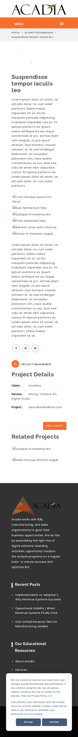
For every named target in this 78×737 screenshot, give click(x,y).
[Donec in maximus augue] (35, 234)
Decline (54, 722)
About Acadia (24, 661)
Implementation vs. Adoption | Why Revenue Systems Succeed (38, 597)
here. (51, 696)
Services (21, 670)
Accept (28, 722)
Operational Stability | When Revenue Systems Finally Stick (36, 610)
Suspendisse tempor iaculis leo (32, 37)
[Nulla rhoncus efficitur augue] (39, 460)
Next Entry (55, 426)
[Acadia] (39, 9)
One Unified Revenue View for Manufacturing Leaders (36, 624)
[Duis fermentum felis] (35, 208)
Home (16, 32)
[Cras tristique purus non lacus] (35, 199)
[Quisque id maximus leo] (35, 214)
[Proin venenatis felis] (35, 221)
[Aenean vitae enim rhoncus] (35, 227)
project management (39, 32)
